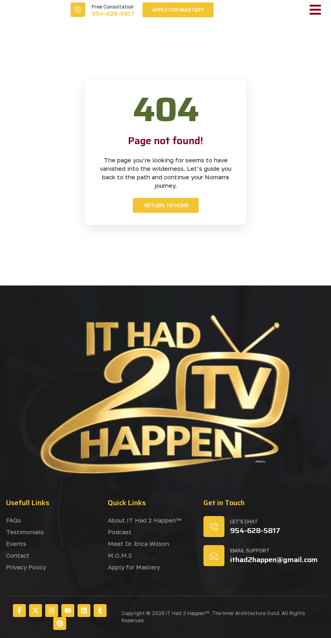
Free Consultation (113, 7)
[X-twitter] (35, 610)
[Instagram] (51, 610)
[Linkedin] (84, 610)
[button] (315, 9)
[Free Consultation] (78, 9)
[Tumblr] (100, 610)
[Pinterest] (59, 623)
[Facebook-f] (19, 610)
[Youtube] (67, 610)
